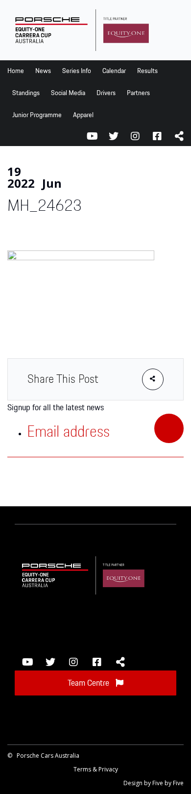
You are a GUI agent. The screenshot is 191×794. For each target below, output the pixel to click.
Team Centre (89, 683)
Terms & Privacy (95, 769)
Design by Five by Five (153, 783)
